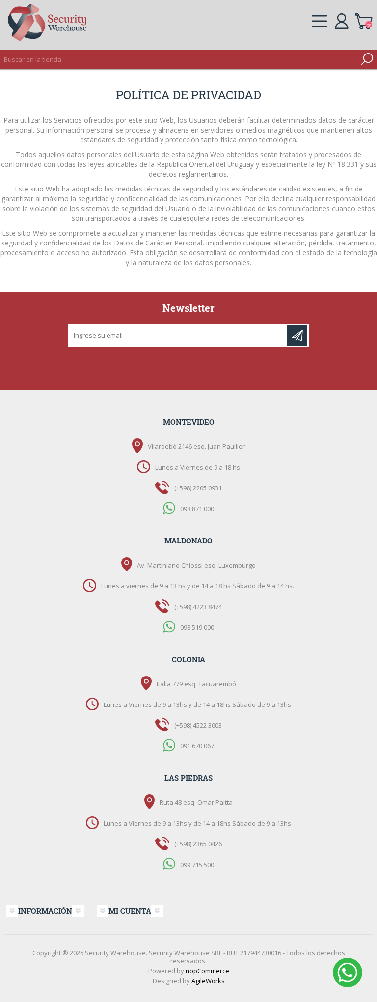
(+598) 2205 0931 (198, 488)
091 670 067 (197, 745)
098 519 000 (197, 627)
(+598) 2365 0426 (198, 844)
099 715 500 (197, 864)
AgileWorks (208, 980)
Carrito (363, 19)
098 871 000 (197, 508)
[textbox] (178, 59)
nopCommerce (207, 970)
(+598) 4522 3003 (198, 725)
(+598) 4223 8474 (198, 606)
